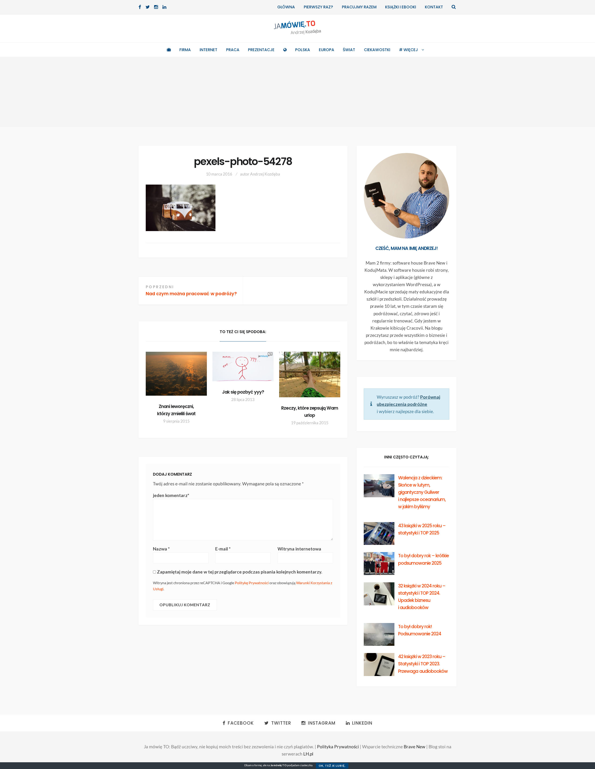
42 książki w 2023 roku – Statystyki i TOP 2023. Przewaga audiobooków (423, 663)
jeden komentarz (171, 495)
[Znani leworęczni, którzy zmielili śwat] (176, 374)
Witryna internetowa (299, 548)
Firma (185, 50)
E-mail (223, 548)
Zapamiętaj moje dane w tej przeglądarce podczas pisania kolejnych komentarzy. (239, 571)
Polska (302, 50)
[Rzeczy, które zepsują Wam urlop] (309, 374)
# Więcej (408, 50)
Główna (286, 7)
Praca (232, 50)
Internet (208, 50)
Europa (326, 50)
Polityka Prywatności (338, 746)
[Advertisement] (297, 92)
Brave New (414, 746)
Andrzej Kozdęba (265, 174)
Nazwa (161, 548)
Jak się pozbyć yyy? (243, 392)
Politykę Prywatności (252, 582)
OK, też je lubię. (332, 765)
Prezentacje (261, 50)
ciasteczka (306, 765)
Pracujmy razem (359, 7)
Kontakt (434, 7)
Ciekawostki (377, 50)
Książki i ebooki (400, 7)
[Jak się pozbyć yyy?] (243, 366)
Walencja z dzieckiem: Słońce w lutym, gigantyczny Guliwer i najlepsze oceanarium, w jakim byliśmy (422, 492)
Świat (349, 50)
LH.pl (308, 753)
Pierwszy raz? (318, 7)
